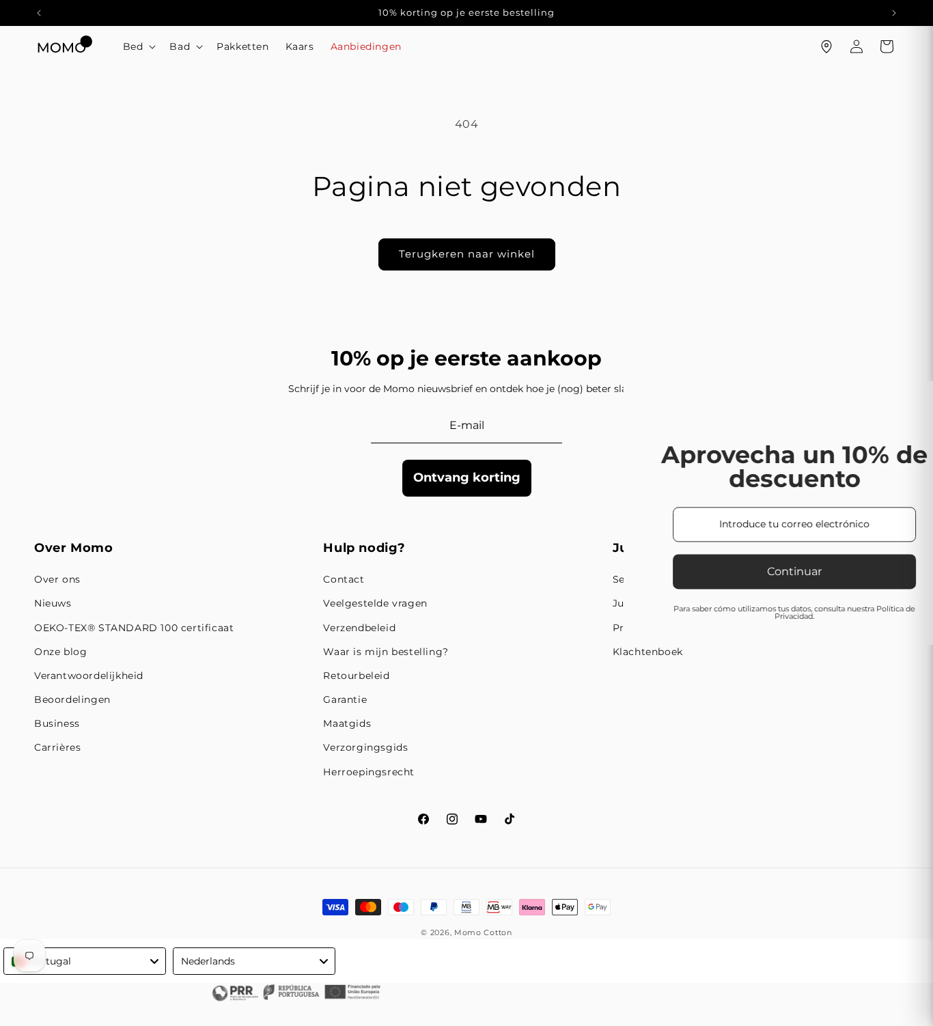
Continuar (302, 571)
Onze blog (60, 652)
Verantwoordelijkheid (88, 675)
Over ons (57, 579)
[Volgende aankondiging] (894, 13)
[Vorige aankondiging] (39, 13)
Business (57, 723)
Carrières (57, 747)
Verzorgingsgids (365, 747)
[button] (138, 46)
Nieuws (53, 603)
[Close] (797, 316)
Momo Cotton (483, 932)
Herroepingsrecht (369, 772)
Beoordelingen (72, 699)
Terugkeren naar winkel (467, 253)
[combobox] (84, 961)
